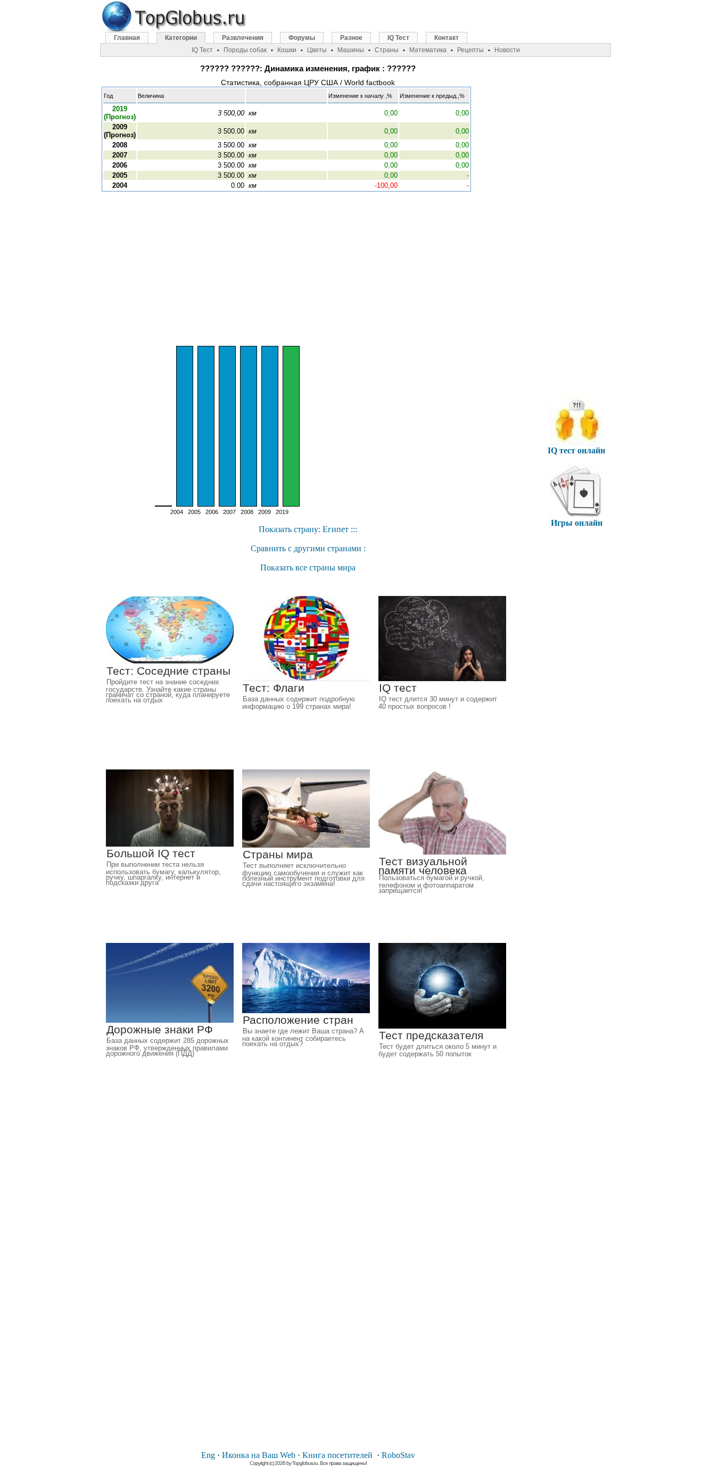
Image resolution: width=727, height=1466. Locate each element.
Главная (127, 38)
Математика (428, 50)
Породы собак (245, 50)
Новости (507, 50)
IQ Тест (398, 38)
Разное (351, 38)
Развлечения (242, 38)
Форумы (301, 38)
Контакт (446, 38)
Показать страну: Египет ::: (308, 529)
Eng (208, 1455)
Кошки (286, 50)
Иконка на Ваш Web (258, 1455)
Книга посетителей (337, 1455)
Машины (350, 50)
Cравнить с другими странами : (308, 548)
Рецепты (470, 50)
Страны (387, 50)
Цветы (317, 50)
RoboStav (398, 1455)
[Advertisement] (308, 268)
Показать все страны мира (308, 567)
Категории (181, 38)
